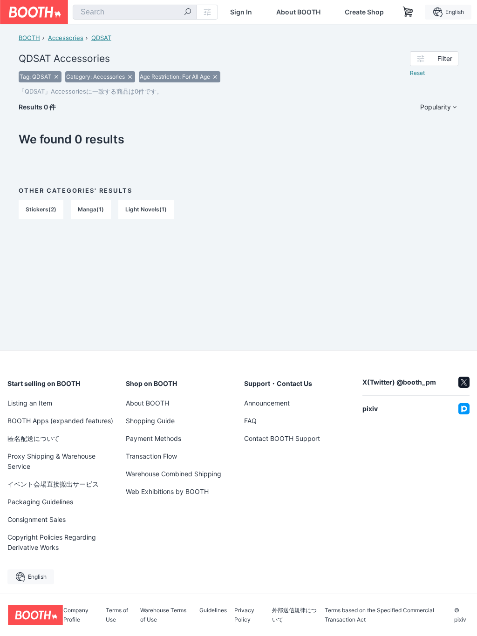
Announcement (267, 403)
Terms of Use (117, 615)
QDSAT (101, 37)
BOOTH (29, 37)
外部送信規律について (294, 615)
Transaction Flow (151, 456)
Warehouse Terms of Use (163, 615)
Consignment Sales (36, 519)
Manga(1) (91, 209)
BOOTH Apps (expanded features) (60, 421)
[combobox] (135, 12)
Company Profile (76, 615)
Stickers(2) (41, 209)
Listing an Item (29, 403)
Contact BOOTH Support (282, 438)
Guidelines (213, 611)
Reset (417, 72)
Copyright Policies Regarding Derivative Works (51, 542)
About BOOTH (298, 12)
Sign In (241, 12)
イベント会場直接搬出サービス (53, 484)
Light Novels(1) (146, 209)
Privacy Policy (244, 615)
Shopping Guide (150, 421)
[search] (187, 12)
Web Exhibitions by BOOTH (167, 491)
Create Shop (364, 12)
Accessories (65, 37)
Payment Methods (153, 438)
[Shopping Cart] (408, 12)
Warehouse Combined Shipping (173, 474)
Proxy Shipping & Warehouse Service (51, 461)
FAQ (250, 421)
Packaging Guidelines (40, 502)
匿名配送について (33, 438)
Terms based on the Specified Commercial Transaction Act (379, 615)
